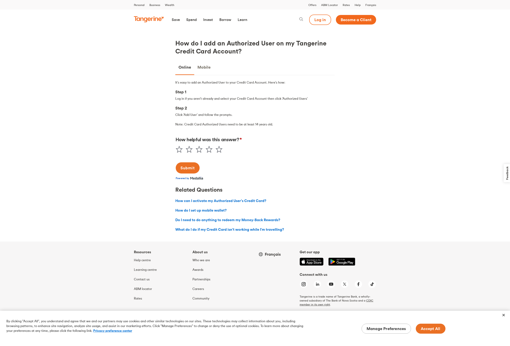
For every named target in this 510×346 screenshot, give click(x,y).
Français (370, 5)
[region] (255, 328)
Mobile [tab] (204, 67)
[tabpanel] (255, 103)
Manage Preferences (386, 328)
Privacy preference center (112, 331)
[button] (176, 20)
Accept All (430, 328)
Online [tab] (184, 67)
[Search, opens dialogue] (301, 19)
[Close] (503, 315)
